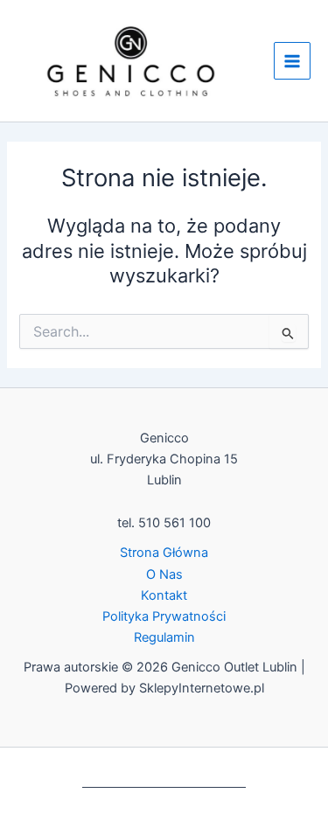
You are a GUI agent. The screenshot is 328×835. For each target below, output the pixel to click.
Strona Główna (164, 552)
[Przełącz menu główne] (292, 60)
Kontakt (164, 595)
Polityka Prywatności (164, 616)
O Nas (164, 574)
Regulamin (164, 637)
